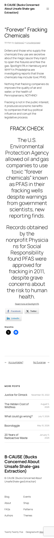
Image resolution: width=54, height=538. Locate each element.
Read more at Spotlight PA (27, 303)
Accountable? (15, 362)
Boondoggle (12, 425)
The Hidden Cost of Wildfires (16, 406)
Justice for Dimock (15, 394)
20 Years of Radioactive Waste (16, 436)
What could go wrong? (18, 416)
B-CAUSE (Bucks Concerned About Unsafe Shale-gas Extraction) (21, 8)
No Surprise (39, 362)
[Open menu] (48, 9)
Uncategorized (33, 42)
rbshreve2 (19, 42)
